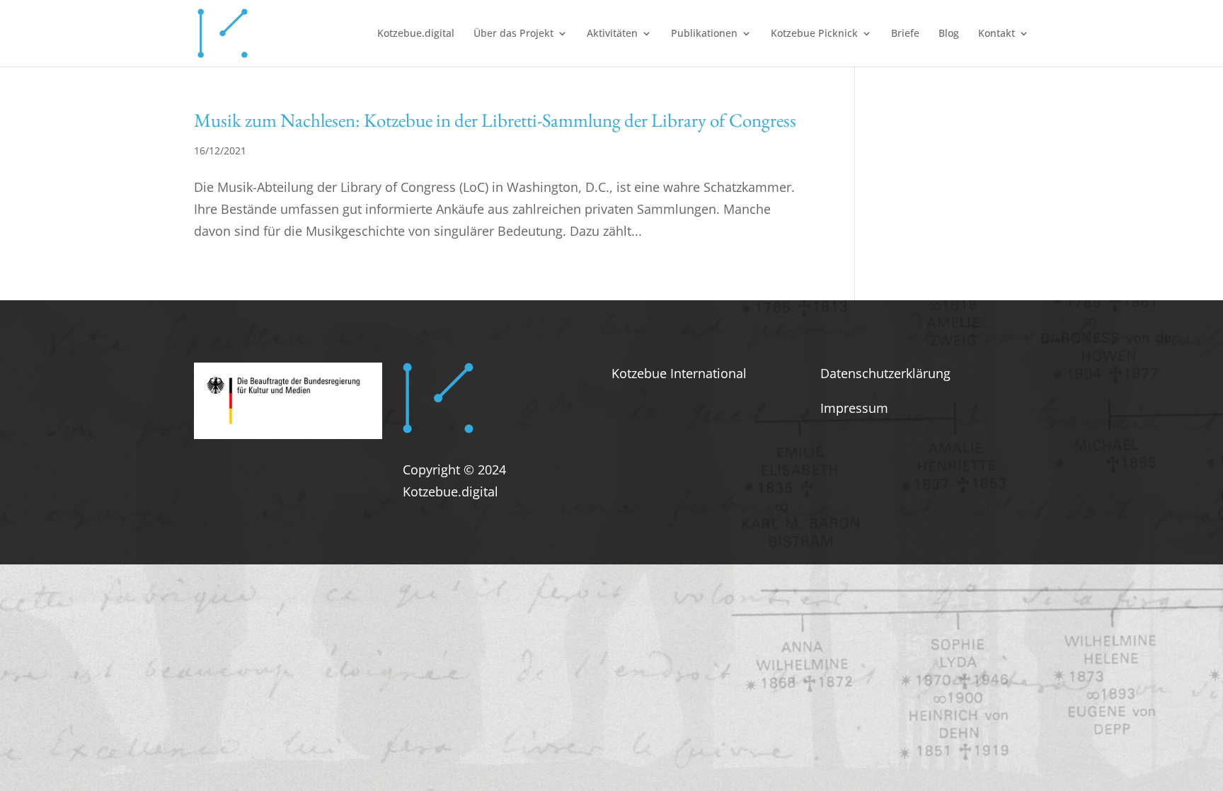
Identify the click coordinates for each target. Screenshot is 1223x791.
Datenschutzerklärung (885, 373)
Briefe (905, 34)
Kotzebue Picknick (814, 34)
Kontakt (996, 34)
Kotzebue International (679, 373)
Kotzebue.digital (415, 34)
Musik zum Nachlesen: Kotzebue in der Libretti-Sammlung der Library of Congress (495, 120)
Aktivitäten (612, 34)
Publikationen (704, 34)
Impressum (854, 407)
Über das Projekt (513, 34)
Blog (948, 34)
